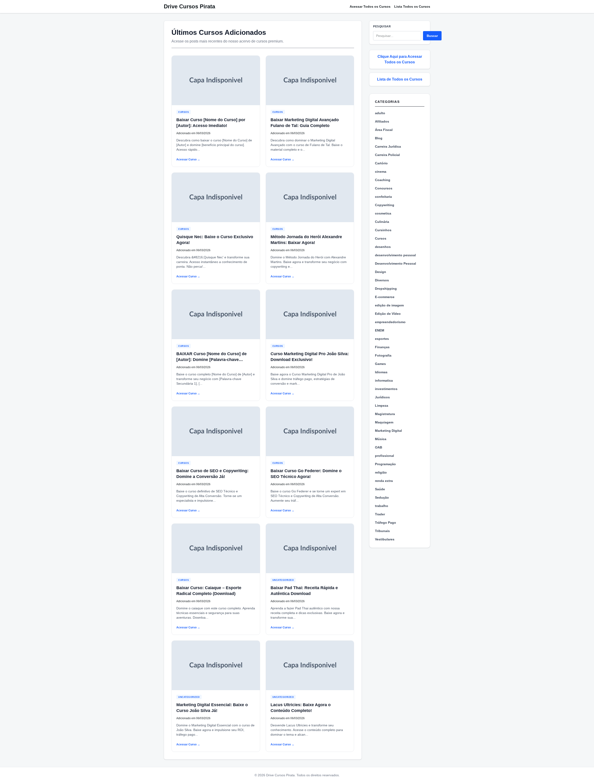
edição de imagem (389, 305)
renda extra (384, 481)
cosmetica (383, 213)
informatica (384, 380)
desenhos (383, 247)
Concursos (383, 188)
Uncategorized (283, 580)
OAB (378, 447)
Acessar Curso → (188, 159)
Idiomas (381, 372)
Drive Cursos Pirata (189, 6)
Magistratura (385, 414)
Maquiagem (384, 422)
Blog (378, 138)
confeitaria (383, 196)
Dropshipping (386, 288)
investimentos (386, 389)
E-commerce (384, 297)
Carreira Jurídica (388, 146)
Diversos (382, 280)
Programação (385, 464)
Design (380, 272)
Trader (380, 514)
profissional (384, 456)
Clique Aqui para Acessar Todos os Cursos (400, 59)
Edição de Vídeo (388, 313)
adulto (380, 113)
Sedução (382, 497)
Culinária (382, 222)
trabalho (381, 506)
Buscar (432, 36)
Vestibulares (384, 539)
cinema (380, 171)
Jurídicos (382, 397)
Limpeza (381, 405)
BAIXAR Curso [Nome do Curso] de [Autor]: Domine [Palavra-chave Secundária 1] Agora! (211, 359)
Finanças (382, 347)
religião (381, 472)
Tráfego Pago (385, 522)
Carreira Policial (387, 155)
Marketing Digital (388, 430)
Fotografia (383, 355)
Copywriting (384, 205)
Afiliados (382, 121)
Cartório (381, 163)
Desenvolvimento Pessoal (395, 263)
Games (380, 364)
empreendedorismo (390, 322)
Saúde (380, 489)
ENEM (379, 330)
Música (380, 439)
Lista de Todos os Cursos (399, 79)
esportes (382, 339)
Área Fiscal (384, 130)
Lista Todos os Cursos (412, 6)
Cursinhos (383, 230)
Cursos (183, 112)
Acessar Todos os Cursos (370, 6)
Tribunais (382, 531)
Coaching (382, 180)
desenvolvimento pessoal (395, 255)
